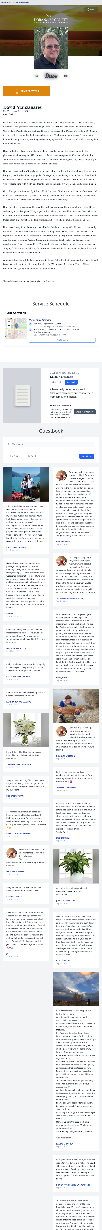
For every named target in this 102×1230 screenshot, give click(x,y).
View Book (56, 382)
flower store (51, 281)
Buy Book (71, 382)
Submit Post (87, 456)
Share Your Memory (84, 412)
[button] (16, 326)
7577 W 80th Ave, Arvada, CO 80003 (50, 335)
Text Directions (62, 340)
